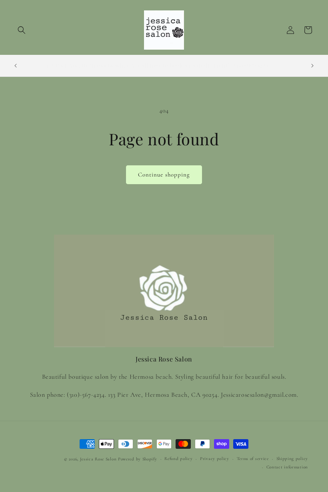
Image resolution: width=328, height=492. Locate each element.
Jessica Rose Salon (98, 459)
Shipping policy (292, 458)
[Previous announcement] (15, 65)
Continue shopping (164, 174)
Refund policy (178, 458)
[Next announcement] (312, 65)
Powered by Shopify (137, 459)
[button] (21, 30)
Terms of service (253, 458)
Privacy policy (214, 458)
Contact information (287, 467)
